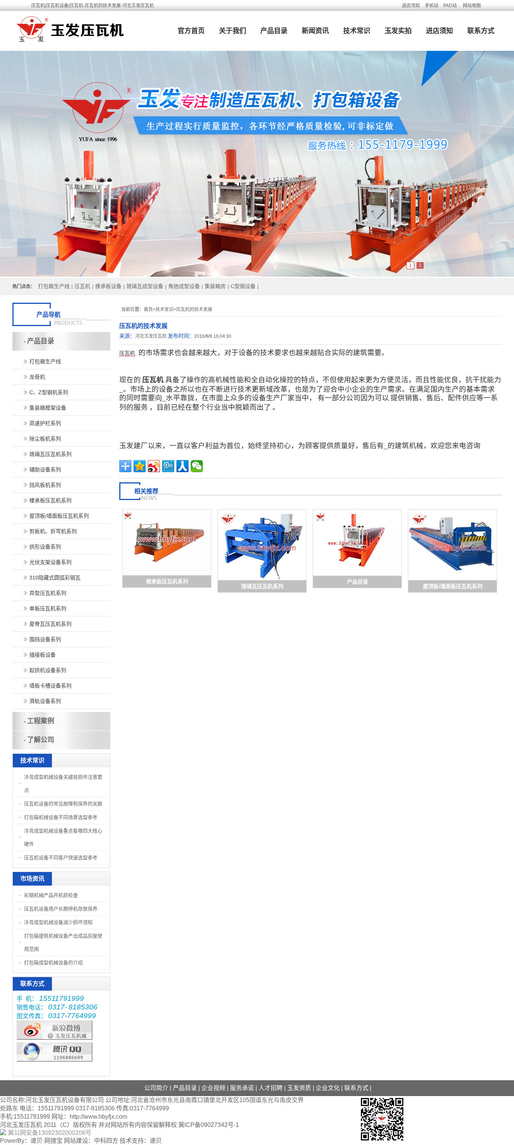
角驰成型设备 (184, 286)
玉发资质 (299, 1088)
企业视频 (213, 1088)
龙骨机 (37, 377)
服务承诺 (242, 1088)
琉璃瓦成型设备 (144, 286)
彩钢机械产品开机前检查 (51, 895)
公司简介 (156, 1088)
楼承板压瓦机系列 (167, 581)
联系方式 (480, 31)
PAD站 (450, 5)
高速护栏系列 (45, 423)
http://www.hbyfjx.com (98, 1116)
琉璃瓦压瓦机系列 (262, 586)
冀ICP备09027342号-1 (208, 1125)
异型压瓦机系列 (47, 593)
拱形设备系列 (45, 547)
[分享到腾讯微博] (168, 466)
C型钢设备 (243, 286)
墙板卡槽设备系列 (50, 686)
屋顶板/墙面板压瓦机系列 (452, 586)
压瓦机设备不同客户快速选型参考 (60, 857)
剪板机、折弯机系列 (53, 531)
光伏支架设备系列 (50, 562)
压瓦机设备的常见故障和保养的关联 (63, 804)
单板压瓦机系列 (47, 608)
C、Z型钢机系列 (48, 392)
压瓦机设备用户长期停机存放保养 (60, 909)
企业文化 (328, 1088)
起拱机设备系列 (47, 670)
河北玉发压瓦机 (151, 336)
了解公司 (40, 740)
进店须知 (411, 5)
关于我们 (232, 31)
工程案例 (40, 721)
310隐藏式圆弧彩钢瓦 (55, 578)
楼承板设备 (108, 286)
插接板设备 (42, 655)
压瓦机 (82, 286)
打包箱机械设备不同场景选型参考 (60, 817)
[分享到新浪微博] (154, 466)
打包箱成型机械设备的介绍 (53, 962)
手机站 (431, 5)
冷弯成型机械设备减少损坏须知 (58, 922)
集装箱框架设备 (47, 408)
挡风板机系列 (45, 485)
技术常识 (356, 31)
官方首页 (191, 31)
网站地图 (472, 5)
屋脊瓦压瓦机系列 (50, 624)
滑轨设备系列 (45, 701)
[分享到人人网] (182, 466)
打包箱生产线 (54, 286)
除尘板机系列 (45, 439)
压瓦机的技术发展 (194, 309)
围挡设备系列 (45, 639)
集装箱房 (215, 286)
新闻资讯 (315, 31)
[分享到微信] (197, 466)
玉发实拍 (398, 31)
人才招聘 (271, 1088)
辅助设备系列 (45, 470)
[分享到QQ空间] (140, 466)
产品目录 (273, 31)
